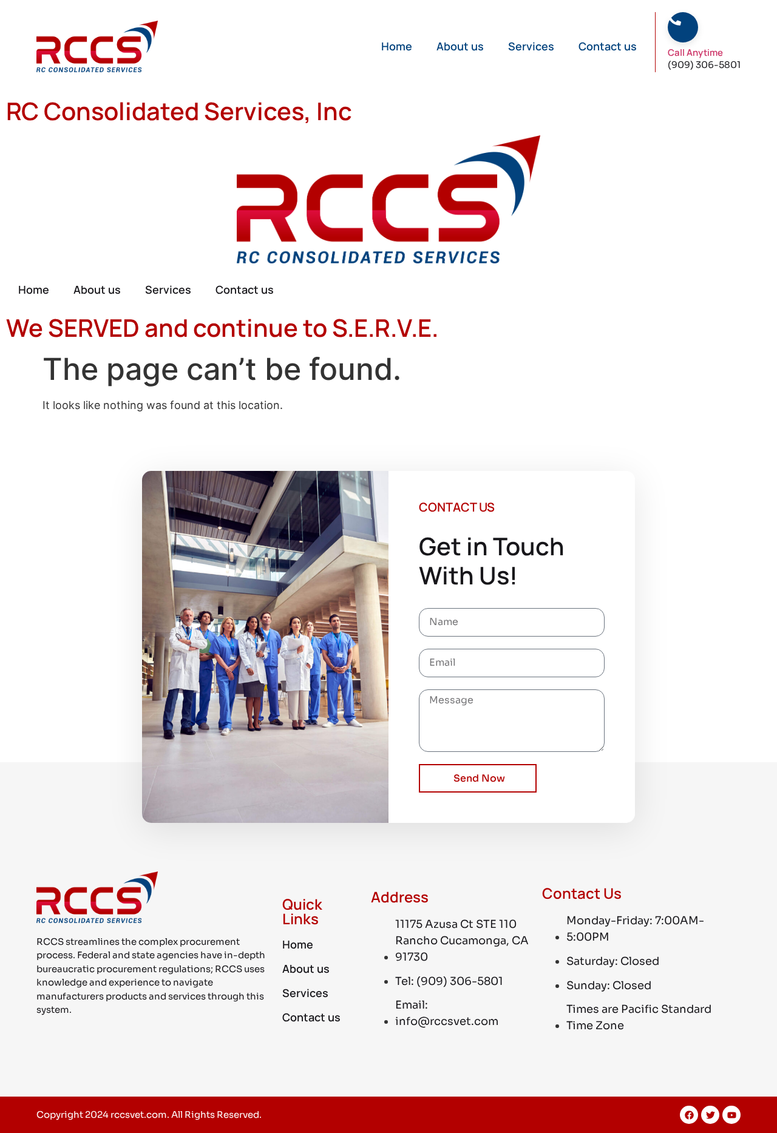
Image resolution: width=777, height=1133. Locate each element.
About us (460, 46)
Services (531, 46)
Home (396, 46)
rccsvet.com (138, 1114)
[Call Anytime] (674, 18)
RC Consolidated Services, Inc (179, 110)
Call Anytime (695, 52)
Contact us (608, 46)
